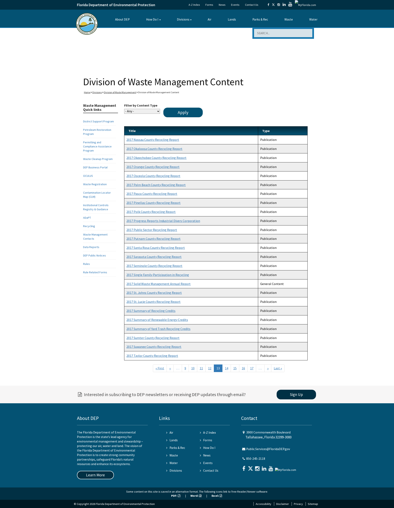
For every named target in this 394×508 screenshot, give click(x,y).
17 (251, 368)
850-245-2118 (255, 459)
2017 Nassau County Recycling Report (152, 140)
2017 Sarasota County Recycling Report (154, 257)
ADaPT (87, 218)
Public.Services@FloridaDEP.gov (268, 449)
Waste (288, 19)
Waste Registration (95, 184)
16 (243, 368)
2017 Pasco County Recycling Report (151, 194)
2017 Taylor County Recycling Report (152, 356)
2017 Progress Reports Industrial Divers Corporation (163, 221)
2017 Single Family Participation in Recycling (157, 275)
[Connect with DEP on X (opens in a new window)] (273, 5)
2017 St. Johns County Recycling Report (154, 293)
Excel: (216, 496)
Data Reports (91, 247)
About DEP (122, 19)
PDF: (174, 496)
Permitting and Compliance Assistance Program (97, 146)
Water (313, 19)
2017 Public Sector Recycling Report (151, 230)
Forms (209, 5)
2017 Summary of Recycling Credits (150, 311)
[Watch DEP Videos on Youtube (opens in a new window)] (290, 5)
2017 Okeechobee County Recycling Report (156, 158)
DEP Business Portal (95, 167)
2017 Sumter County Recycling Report (153, 338)
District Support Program (98, 121)
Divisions (183, 19)
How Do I (152, 19)
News (222, 5)
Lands (232, 19)
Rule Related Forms (95, 272)
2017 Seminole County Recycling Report (154, 266)
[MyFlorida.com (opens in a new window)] (305, 5)
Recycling (89, 226)
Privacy (298, 504)
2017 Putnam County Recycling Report (153, 239)
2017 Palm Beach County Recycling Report (156, 185)
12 (209, 368)
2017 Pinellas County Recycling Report (153, 203)
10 (193, 368)
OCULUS (88, 176)
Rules (86, 264)
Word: (194, 496)
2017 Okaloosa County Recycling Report (154, 149)
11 (201, 368)
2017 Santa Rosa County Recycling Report (155, 248)
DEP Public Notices (94, 255)
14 (226, 368)
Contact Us (251, 5)
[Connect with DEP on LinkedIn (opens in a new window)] (284, 5)
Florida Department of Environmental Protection (116, 4)
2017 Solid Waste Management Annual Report (158, 284)
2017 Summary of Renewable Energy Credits (157, 320)
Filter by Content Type (140, 105)
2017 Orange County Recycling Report (153, 167)
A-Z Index (194, 5)
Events (235, 5)
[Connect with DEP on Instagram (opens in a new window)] (278, 5)
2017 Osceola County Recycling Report (153, 176)
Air (209, 19)
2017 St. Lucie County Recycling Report (153, 302)
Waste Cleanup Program (98, 159)
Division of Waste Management (120, 92)
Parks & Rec (260, 19)
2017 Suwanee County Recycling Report (153, 347)
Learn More (95, 474)
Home (87, 92)
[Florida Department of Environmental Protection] (87, 23)
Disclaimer (282, 504)
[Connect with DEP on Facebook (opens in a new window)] (268, 5)
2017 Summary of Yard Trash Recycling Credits (158, 329)
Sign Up (296, 394)
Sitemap (313, 504)
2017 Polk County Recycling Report (151, 212)
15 (235, 368)
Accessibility (263, 504)
